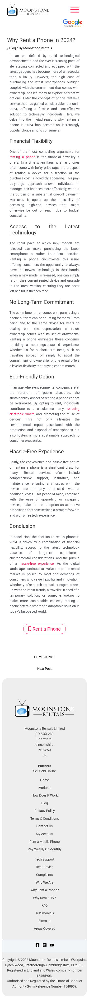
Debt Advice (44, 867)
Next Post (44, 668)
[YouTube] (52, 945)
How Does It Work (45, 795)
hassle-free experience (36, 563)
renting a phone (22, 157)
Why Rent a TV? (44, 898)
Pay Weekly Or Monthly (44, 849)
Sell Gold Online (44, 771)
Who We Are (44, 882)
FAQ (45, 905)
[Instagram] (44, 945)
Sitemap (44, 921)
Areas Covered (44, 928)
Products (44, 788)
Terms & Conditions (44, 818)
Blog (12, 48)
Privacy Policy (44, 811)
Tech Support (44, 859)
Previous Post (44, 657)
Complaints (44, 875)
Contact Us (44, 826)
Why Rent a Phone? (44, 890)
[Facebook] (37, 945)
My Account (44, 834)
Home (44, 780)
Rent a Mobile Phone (44, 842)
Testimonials (44, 913)
